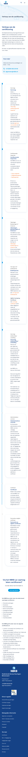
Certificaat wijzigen (6, 702)
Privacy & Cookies (6, 721)
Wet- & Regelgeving (6, 738)
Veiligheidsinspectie (16, 175)
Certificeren (4, 735)
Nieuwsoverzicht (5, 749)
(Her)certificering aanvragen (8, 699)
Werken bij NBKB (5, 746)
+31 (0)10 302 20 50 (12, 69)
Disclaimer (4, 724)
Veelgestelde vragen (6, 740)
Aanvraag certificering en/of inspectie (14, 108)
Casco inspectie (15, 173)
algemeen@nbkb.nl (12, 71)
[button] (21, 3)
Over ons (4, 743)
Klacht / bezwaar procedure (8, 718)
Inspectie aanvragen (6, 708)
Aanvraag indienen (14, 590)
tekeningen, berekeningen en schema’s (14, 245)
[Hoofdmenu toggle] (24, 2)
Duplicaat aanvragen (6, 705)
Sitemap (4, 751)
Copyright (4, 727)
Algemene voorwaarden (7, 716)
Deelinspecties (14, 177)
